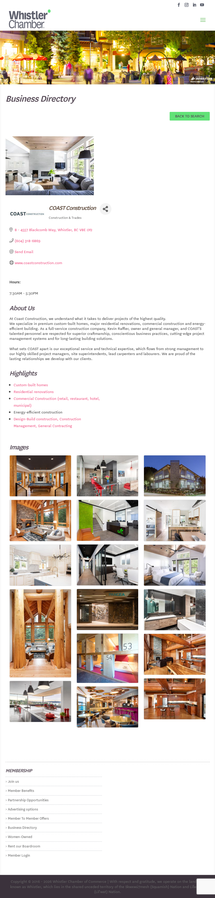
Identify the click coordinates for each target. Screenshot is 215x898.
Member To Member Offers (28, 818)
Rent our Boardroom (24, 845)
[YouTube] (202, 6)
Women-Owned (20, 836)
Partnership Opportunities (28, 799)
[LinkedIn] (194, 6)
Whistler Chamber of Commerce (79, 881)
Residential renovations (34, 391)
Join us (13, 781)
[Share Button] (105, 209)
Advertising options (23, 809)
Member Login (19, 855)
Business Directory (22, 827)
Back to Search (189, 116)
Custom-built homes (31, 385)
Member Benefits (21, 790)
